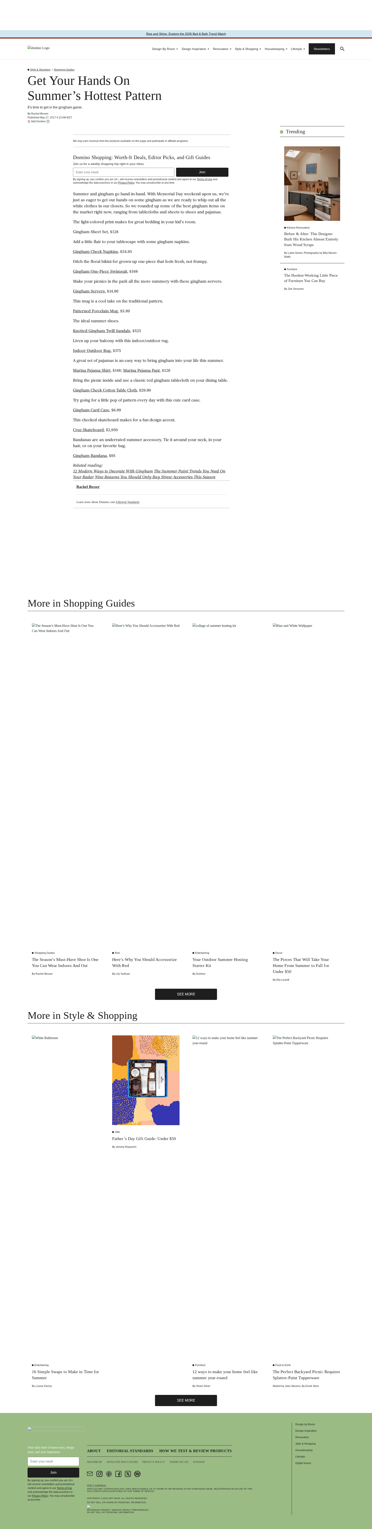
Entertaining (202, 952)
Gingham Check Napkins (95, 252)
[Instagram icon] (99, 1474)
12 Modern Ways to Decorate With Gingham (113, 472)
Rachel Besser (39, 113)
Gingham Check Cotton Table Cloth (105, 391)
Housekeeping (274, 49)
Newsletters (322, 49)
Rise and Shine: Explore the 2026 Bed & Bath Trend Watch (186, 34)
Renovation (220, 49)
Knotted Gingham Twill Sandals (101, 331)
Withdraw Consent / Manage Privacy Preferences (118, 1510)
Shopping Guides (64, 69)
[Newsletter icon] (90, 1474)
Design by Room (163, 49)
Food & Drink (283, 1365)
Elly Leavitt (282, 979)
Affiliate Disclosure (122, 1462)
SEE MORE (186, 994)
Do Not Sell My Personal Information (110, 1512)
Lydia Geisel (295, 252)
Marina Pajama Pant (141, 371)
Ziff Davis (114, 1498)
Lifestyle (296, 49)
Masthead (94, 1462)
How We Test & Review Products (195, 1451)
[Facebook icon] (118, 1474)
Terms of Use (204, 179)
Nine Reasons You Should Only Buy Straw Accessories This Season (155, 477)
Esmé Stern (312, 1386)
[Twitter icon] (128, 1474)
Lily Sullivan (123, 973)
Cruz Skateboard (88, 430)
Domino (200, 973)
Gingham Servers (89, 292)
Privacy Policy (126, 182)
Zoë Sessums (296, 288)
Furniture (292, 269)
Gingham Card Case (91, 410)
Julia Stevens (293, 1386)
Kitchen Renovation (298, 227)
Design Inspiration (194, 49)
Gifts (117, 1132)
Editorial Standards (127, 502)
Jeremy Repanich (126, 1146)
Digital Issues (303, 1463)
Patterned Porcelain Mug (95, 311)
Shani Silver (203, 1386)
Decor (278, 952)
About (94, 1451)
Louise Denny (44, 1386)
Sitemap (199, 1462)
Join (202, 172)
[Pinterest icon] (109, 1474)
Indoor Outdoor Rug (92, 351)
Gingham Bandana (90, 456)
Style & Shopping (246, 49)
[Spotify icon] (137, 1474)
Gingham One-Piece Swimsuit (100, 272)
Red (117, 952)
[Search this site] (342, 49)
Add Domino (38, 121)
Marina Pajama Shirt (91, 371)
